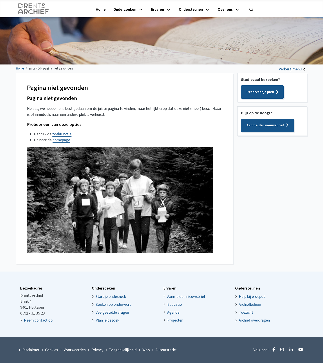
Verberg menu (290, 69)
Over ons (225, 9)
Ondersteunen (191, 9)
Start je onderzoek (111, 296)
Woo (146, 350)
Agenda (173, 312)
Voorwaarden (75, 350)
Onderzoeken (124, 9)
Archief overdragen (254, 320)
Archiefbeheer (250, 304)
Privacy (97, 350)
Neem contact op (38, 320)
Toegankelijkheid (123, 350)
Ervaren (157, 9)
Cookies (51, 350)
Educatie (174, 304)
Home (101, 9)
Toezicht (246, 312)
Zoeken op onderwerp (113, 304)
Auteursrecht (166, 350)
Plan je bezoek (107, 320)
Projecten (175, 320)
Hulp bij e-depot (252, 296)
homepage (61, 140)
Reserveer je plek (260, 91)
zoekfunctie (61, 134)
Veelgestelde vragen (112, 312)
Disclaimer (30, 350)
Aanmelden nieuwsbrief (265, 125)
